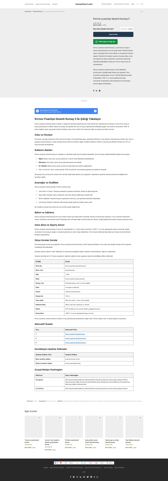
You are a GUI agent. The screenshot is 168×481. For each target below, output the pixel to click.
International (29, 4)
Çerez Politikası (119, 467)
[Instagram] (74, 477)
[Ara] (138, 4)
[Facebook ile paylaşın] (93, 91)
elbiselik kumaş (77, 401)
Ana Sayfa (28, 11)
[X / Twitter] (77, 477)
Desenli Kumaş (37, 11)
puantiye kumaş (128, 401)
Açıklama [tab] (84, 101)
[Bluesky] (88, 477)
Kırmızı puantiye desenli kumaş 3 (75, 343)
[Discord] (91, 477)
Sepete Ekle (113, 34)
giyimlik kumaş (87, 401)
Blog (132, 4)
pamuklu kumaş (118, 401)
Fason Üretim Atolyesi (121, 4)
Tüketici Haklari (108, 467)
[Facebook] (70, 477)
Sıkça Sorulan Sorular (43, 4)
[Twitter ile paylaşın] (96, 91)
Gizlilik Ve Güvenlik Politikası (74, 467)
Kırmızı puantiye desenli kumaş (75, 334)
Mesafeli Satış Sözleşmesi (93, 467)
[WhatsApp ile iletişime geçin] (97, 477)
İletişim (54, 4)
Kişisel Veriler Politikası (57, 467)
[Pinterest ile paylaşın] (100, 91)
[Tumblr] (94, 477)
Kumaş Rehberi (107, 4)
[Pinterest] (84, 477)
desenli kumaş (67, 401)
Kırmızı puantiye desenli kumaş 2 (75, 338)
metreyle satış (107, 401)
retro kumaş (137, 401)
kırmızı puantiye (97, 401)
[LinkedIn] (81, 477)
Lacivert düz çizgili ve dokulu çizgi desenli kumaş (52, 442)
